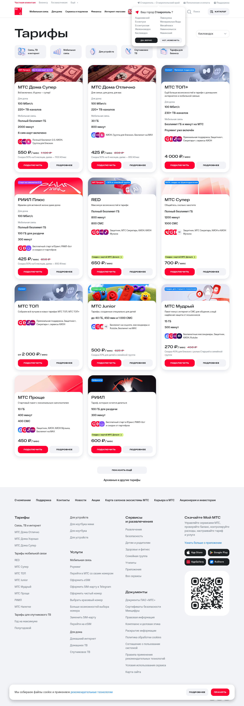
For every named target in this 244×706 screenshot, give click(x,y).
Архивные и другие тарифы (122, 480)
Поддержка (43, 500)
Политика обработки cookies (143, 637)
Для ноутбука (78, 531)
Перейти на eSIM (80, 624)
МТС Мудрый (23, 587)
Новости (80, 500)
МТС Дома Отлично (27, 532)
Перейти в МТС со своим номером (91, 574)
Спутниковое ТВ (80, 652)
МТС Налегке (23, 607)
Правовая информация (140, 617)
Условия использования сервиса (145, 665)
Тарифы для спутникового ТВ (33, 615)
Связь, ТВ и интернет (28, 526)
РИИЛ (18, 600)
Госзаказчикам (59, 2)
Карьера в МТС (164, 500)
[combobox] (212, 33)
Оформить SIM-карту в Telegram (90, 587)
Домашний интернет (83, 639)
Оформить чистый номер (86, 593)
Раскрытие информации (140, 631)
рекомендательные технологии (92, 692)
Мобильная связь (80, 560)
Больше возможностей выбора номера (89, 609)
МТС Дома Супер (25, 546)
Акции (96, 500)
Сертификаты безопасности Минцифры (143, 609)
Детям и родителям (137, 543)
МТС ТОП (20, 574)
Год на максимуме (26, 621)
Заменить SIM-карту (83, 617)
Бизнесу (43, 2)
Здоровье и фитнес (137, 550)
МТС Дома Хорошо (26, 539)
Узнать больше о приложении (203, 543)
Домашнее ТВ (78, 645)
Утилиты (130, 563)
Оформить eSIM (80, 580)
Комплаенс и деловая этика (142, 624)
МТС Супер (22, 567)
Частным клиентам (25, 2)
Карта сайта (133, 672)
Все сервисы (133, 576)
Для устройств (79, 518)
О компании (23, 500)
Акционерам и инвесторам (198, 500)
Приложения (133, 570)
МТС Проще (22, 593)
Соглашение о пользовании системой (142, 646)
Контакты (63, 500)
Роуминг (75, 567)
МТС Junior (21, 580)
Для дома (76, 632)
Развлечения (133, 530)
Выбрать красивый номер (86, 600)
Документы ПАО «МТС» (140, 600)
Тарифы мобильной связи (30, 554)
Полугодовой (23, 628)
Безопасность (134, 536)
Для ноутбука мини (82, 524)
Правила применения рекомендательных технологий (145, 657)
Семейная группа (136, 556)
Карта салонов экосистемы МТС (127, 500)
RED (17, 560)
